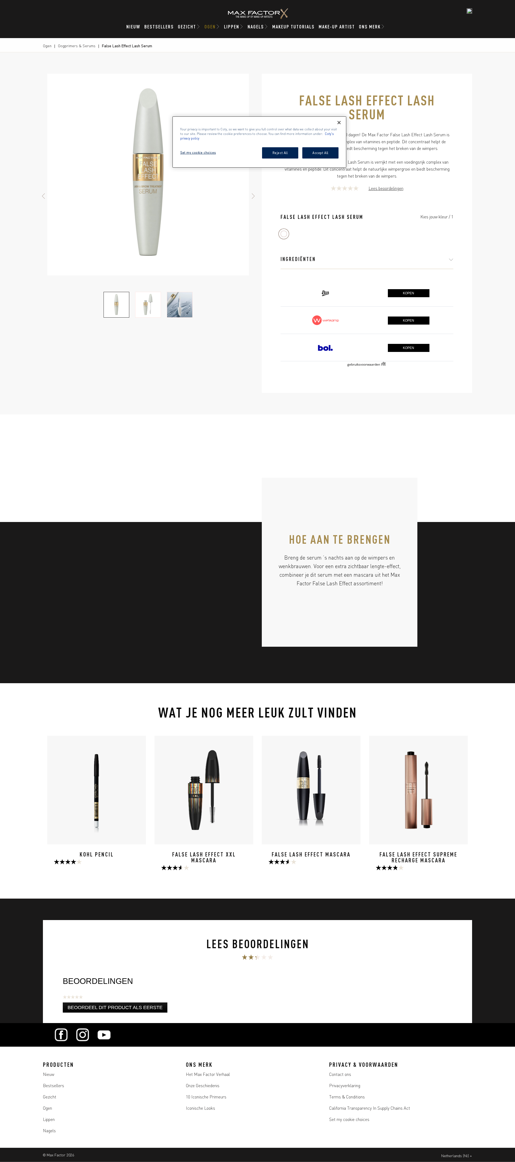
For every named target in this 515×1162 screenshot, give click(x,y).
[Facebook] (61, 1034)
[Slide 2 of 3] (148, 305)
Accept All (320, 152)
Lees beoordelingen (386, 188)
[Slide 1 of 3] (116, 305)
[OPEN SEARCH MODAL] (469, 11)
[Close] (339, 122)
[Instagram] (82, 1034)
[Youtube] (104, 1034)
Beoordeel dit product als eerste (117, 1009)
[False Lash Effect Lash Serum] (284, 234)
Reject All (280, 152)
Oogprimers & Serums (76, 45)
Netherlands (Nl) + (456, 1155)
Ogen (47, 45)
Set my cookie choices (349, 1119)
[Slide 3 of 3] (180, 305)
